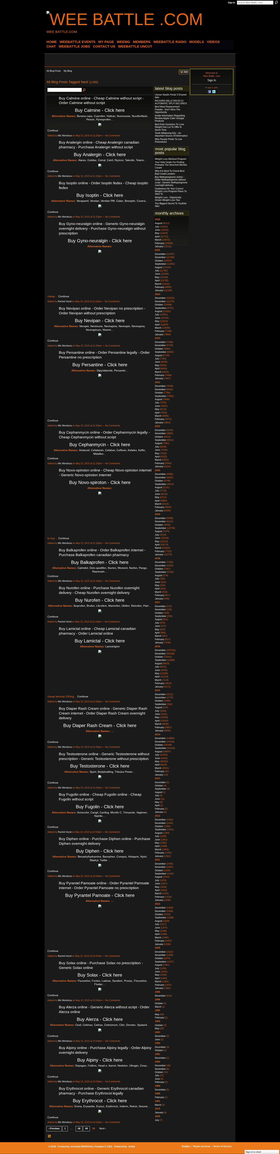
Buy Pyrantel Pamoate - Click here (99, 895)
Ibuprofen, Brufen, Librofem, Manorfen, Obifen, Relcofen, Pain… (112, 605)
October (159, 260)
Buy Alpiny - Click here (99, 1060)
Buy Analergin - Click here (100, 154)
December (160, 254)
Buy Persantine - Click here (99, 364)
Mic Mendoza (65, 135)
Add (185, 72)
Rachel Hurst (64, 301)
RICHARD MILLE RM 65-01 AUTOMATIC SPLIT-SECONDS (171, 102)
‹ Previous (54, 1128)
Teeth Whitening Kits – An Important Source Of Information (171, 134)
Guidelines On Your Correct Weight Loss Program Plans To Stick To (171, 191)
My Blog (68, 71)
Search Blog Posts (84, 90)
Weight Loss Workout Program (170, 159)
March (158, 239)
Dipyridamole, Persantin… (112, 370)
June (157, 230)
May (157, 233)
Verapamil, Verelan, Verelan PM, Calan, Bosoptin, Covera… (112, 200)
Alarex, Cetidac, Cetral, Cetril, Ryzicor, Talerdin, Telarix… (112, 160)
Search (276, 2)
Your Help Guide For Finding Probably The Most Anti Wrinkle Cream (171, 165)
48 (79, 1128)
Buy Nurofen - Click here (99, 600)
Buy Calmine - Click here (100, 110)
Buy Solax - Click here (100, 975)
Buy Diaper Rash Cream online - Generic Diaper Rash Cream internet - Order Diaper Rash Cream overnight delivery (103, 713)
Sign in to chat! (253, 1152)
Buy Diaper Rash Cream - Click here (99, 725)
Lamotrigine (112, 646)
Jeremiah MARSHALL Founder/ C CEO (91, 1146)
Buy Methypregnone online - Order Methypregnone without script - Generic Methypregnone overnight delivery (171, 181)
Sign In (231, 2)
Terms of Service (222, 1146)
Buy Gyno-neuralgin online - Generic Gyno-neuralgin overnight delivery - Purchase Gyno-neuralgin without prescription (102, 228)
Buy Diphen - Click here (99, 851)
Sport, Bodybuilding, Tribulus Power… (112, 771)
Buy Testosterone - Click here (99, 766)
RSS (49, 1136)
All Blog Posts (53, 71)
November (160, 257)
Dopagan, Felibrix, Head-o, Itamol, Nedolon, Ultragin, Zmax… (112, 1065)
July (157, 226)
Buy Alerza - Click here (100, 1019)
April (157, 236)
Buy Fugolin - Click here (100, 806)
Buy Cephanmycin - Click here (99, 444)
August (158, 223)
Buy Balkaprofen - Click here (99, 562)
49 (86, 1128)
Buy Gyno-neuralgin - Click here (100, 240)
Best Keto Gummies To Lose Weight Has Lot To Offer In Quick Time (169, 127)
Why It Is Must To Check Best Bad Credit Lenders (169, 172)
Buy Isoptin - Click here (99, 195)
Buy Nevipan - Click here (100, 320)
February (159, 243)
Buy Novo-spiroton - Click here (99, 482)
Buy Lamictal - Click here (100, 640)
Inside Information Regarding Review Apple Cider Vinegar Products (170, 118)
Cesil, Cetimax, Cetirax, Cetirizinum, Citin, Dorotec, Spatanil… (112, 1024)
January (159, 246)
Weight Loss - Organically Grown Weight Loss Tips (168, 198)
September (160, 264)
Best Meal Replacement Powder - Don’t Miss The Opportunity (167, 109)
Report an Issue (201, 1146)
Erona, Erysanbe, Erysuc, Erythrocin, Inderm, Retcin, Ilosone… (112, 1106)
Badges (186, 1146)
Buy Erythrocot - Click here (100, 1100)
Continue (52, 130)
